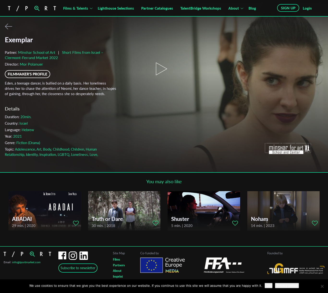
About (233, 8)
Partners (119, 265)
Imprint (118, 276)
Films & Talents (75, 8)
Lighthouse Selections (116, 8)
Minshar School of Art (36, 52)
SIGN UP (288, 8)
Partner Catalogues (157, 8)
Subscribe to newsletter (78, 268)
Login (307, 8)
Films (116, 259)
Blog (252, 8)
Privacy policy (287, 285)
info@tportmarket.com (26, 262)
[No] (322, 286)
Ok (269, 285)
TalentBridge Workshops (200, 8)
